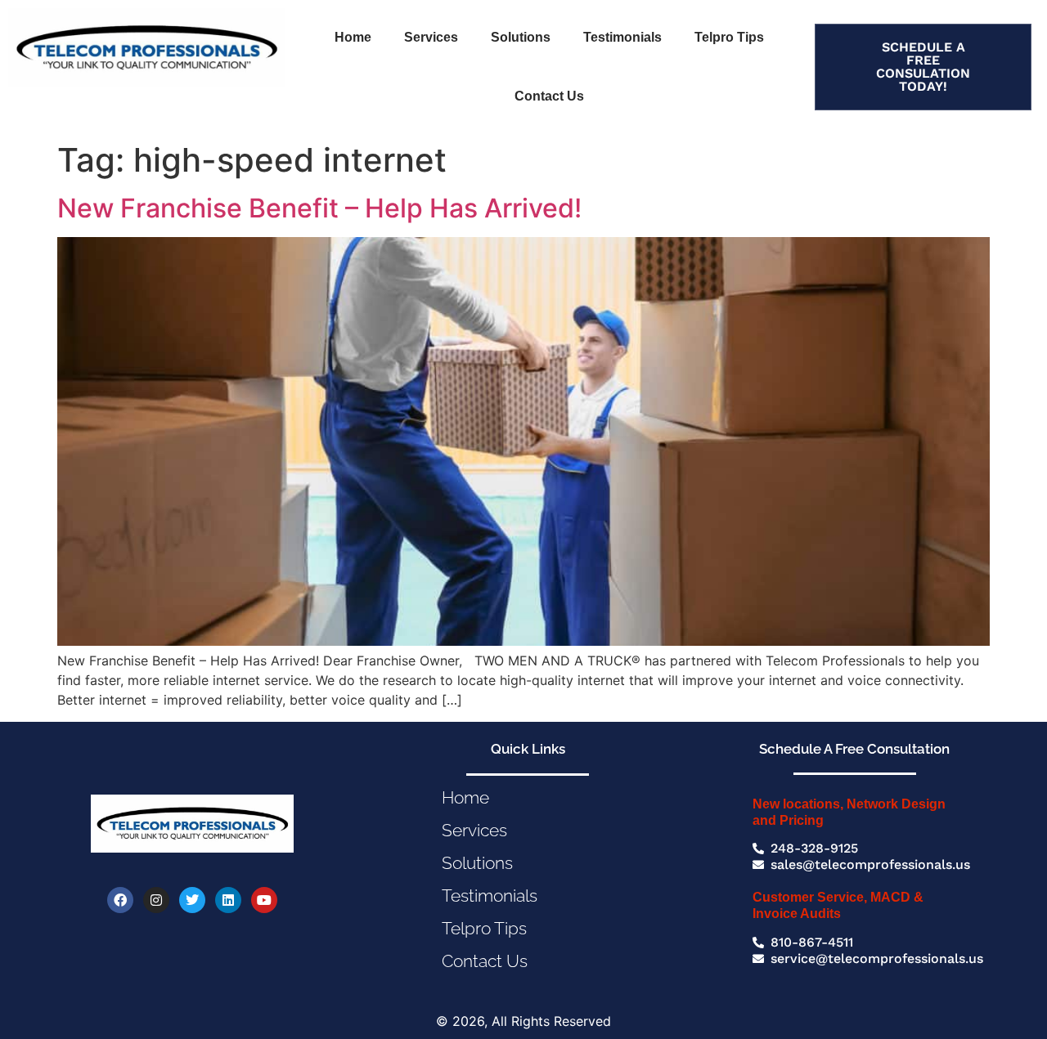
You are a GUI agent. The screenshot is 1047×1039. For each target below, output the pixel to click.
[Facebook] (120, 900)
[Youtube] (264, 900)
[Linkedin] (228, 900)
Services (431, 37)
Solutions (520, 37)
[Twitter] (192, 900)
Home (353, 37)
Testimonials (622, 37)
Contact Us (549, 96)
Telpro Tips (729, 37)
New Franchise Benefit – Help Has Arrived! (319, 208)
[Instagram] (156, 900)
